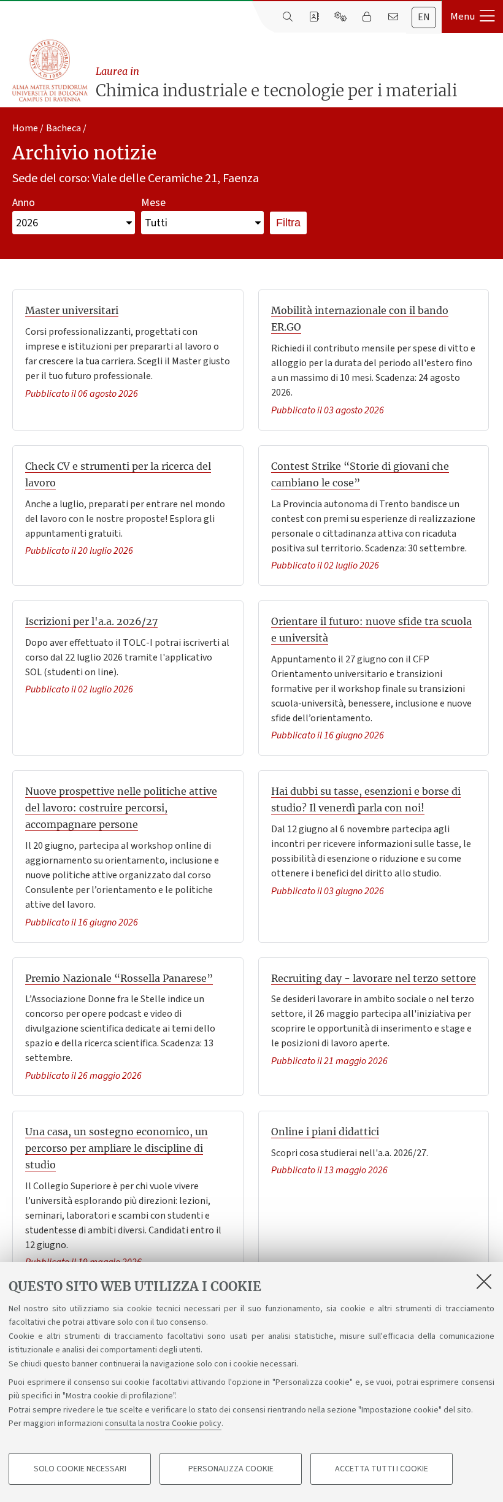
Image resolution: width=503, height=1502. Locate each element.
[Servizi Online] (340, 17)
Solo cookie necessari (80, 1469)
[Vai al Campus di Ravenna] (50, 70)
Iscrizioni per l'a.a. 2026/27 (91, 621)
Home (25, 128)
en (424, 17)
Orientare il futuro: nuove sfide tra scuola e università (371, 629)
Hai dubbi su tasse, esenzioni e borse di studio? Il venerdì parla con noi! (366, 799)
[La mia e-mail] (393, 17)
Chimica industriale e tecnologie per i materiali (276, 83)
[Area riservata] (366, 17)
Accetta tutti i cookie (381, 1469)
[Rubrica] (314, 17)
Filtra (288, 222)
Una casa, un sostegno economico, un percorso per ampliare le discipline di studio (116, 1148)
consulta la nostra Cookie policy (163, 1423)
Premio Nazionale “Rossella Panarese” (119, 978)
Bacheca (63, 128)
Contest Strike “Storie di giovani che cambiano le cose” (360, 474)
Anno (23, 202)
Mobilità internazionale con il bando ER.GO (359, 318)
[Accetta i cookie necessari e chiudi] (484, 1281)
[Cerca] (287, 17)
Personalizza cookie (231, 1469)
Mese (153, 202)
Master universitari (71, 310)
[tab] (424, 17)
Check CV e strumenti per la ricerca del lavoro (118, 474)
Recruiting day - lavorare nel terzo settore (373, 978)
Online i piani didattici (325, 1131)
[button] (472, 16)
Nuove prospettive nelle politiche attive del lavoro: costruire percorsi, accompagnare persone (121, 807)
